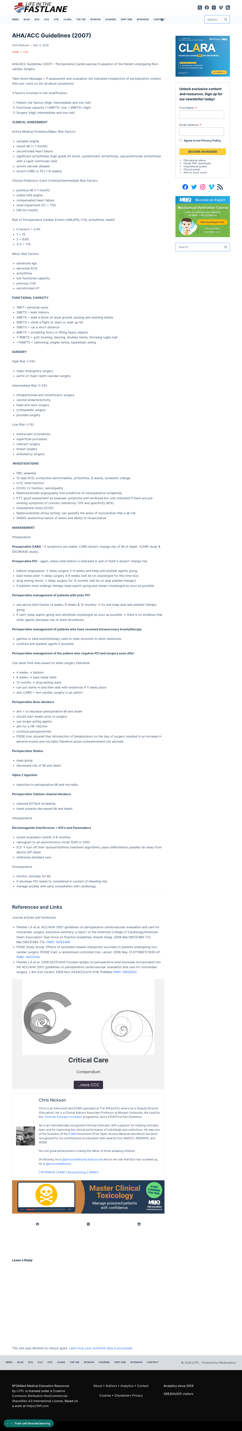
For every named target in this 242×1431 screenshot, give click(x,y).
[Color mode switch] (161, 19)
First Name (188, 108)
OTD (56, 19)
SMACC (94, 1172)
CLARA (67, 19)
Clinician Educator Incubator (63, 1117)
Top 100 (81, 19)
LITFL (20, 1391)
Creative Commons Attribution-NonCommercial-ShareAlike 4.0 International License (40, 1396)
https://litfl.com (38, 1406)
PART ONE (126, 19)
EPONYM (95, 19)
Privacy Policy (211, 140)
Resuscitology (76, 1172)
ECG (37, 19)
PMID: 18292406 (58, 942)
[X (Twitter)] (200, 7)
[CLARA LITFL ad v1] (202, 56)
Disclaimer (122, 1395)
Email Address (190, 125)
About (97, 1386)
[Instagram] (214, 7)
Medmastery (227, 1362)
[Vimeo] (221, 7)
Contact (152, 1362)
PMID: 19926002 (125, 972)
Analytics (126, 1386)
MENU (15, 19)
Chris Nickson (52, 1100)
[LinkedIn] (139, 1224)
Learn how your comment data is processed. (101, 1348)
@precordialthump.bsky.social (82, 1159)
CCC (46, 19)
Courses (110, 19)
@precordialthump (58, 1164)
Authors (111, 1386)
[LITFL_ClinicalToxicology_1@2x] (88, 1196)
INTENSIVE (143, 19)
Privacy (137, 1395)
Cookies (105, 1395)
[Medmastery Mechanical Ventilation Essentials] (202, 216)
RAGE (61, 1172)
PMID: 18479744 (28, 957)
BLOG (27, 19)
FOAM (73, 1134)
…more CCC (88, 1085)
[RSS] (228, 7)
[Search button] (226, 19)
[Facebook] (207, 7)
